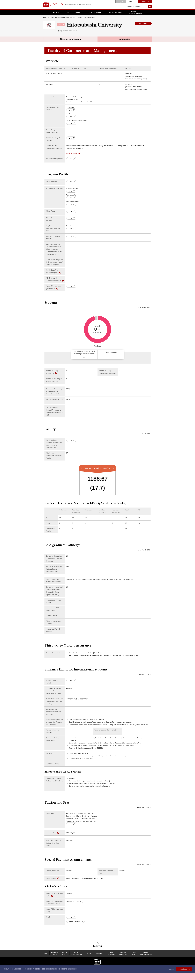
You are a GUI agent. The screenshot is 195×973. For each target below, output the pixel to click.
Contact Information (123, 953)
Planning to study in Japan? (77, 953)
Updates (89, 953)
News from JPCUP (111, 953)
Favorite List (144, 1)
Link (70, 110)
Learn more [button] (72, 969)
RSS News (99, 953)
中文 (130, 2)
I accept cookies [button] (184, 969)
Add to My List (143, 23)
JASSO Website (74, 921)
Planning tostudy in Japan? (135, 13)
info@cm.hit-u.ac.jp (73, 153)
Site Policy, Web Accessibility (146, 953)
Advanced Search (73, 13)
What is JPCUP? (115, 13)
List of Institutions (94, 13)
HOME (56, 13)
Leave (171, 969)
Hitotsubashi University (62, 17)
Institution (51, 17)
